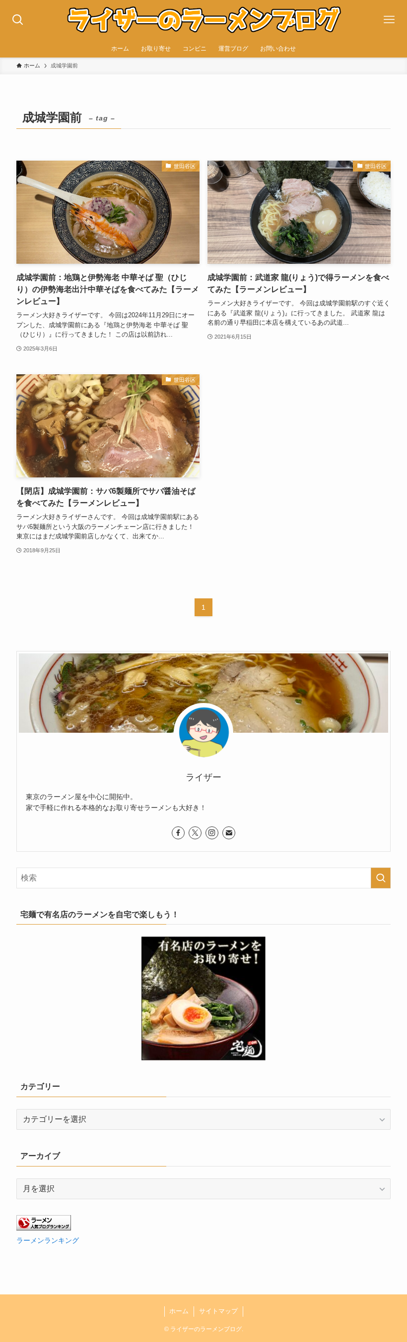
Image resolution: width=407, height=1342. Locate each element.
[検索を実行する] (381, 878)
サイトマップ (218, 1311)
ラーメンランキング (47, 1240)
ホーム (179, 1311)
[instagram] (211, 832)
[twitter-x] (195, 832)
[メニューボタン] (389, 20)
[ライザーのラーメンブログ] (203, 20)
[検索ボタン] (18, 20)
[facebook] (178, 832)
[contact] (228, 832)
